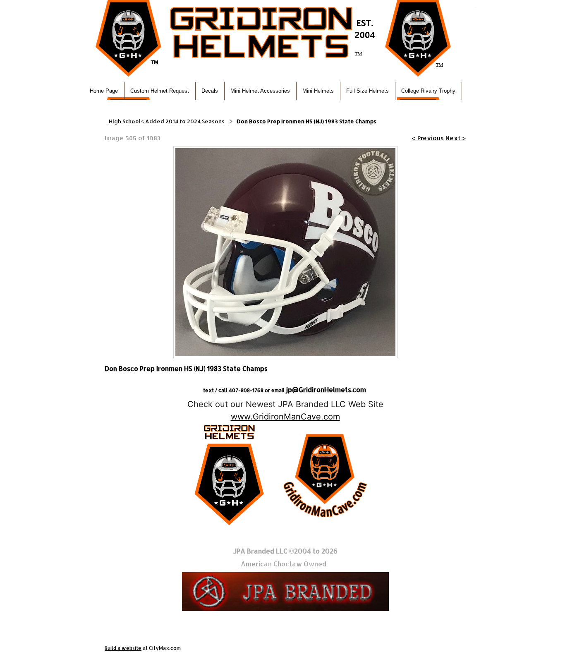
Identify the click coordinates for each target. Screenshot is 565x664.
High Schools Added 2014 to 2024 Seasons (167, 121)
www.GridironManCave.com (285, 417)
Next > (455, 138)
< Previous (428, 138)
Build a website (123, 648)
